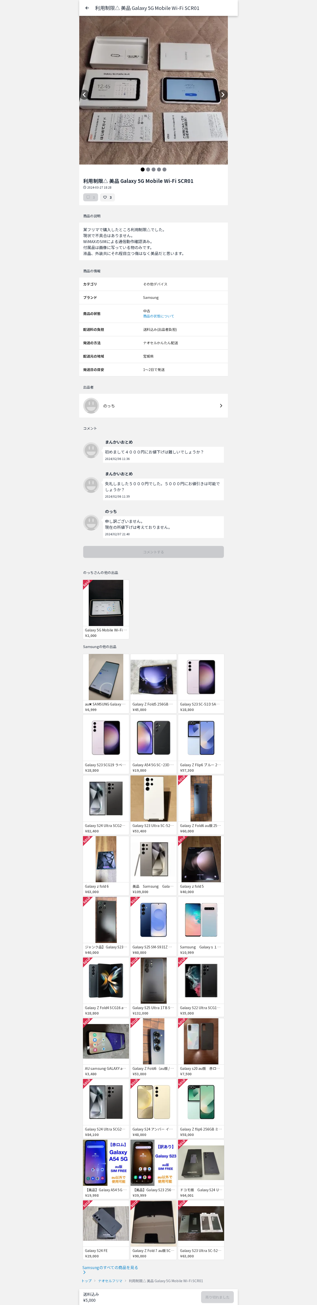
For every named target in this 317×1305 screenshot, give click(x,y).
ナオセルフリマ (110, 1280)
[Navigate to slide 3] (154, 169)
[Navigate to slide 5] (164, 169)
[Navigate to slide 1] (143, 169)
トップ (86, 1280)
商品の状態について (158, 315)
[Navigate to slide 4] (159, 169)
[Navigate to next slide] (223, 95)
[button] (87, 8)
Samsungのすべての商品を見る (110, 1267)
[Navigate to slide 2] (148, 169)
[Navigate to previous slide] (84, 95)
